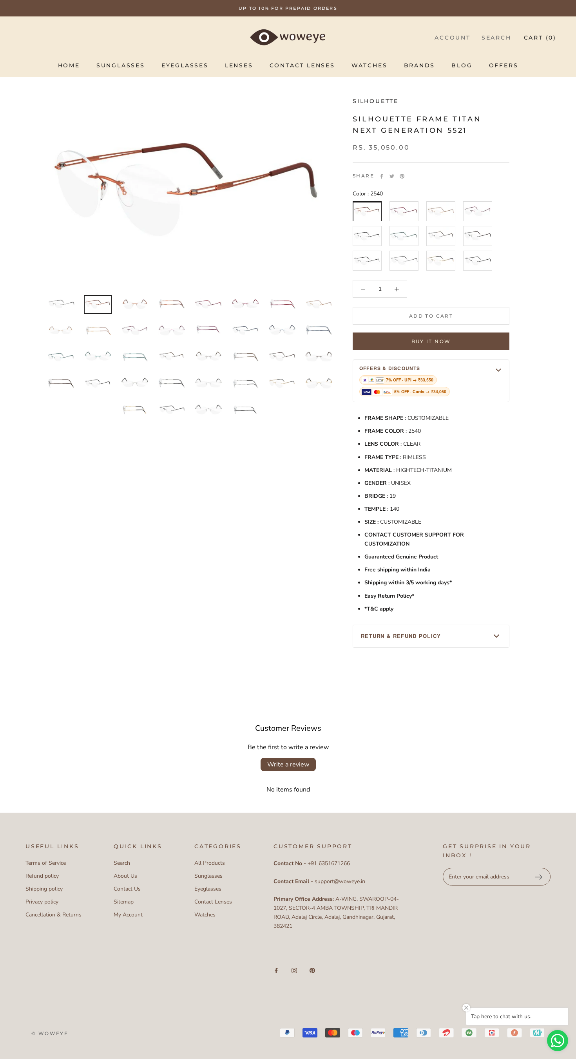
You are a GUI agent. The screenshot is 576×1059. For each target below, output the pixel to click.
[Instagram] (294, 970)
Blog (461, 65)
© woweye (49, 1033)
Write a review (288, 764)
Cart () (540, 37)
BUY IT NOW (431, 342)
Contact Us (127, 889)
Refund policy (42, 876)
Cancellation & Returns (53, 914)
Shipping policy (44, 889)
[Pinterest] (402, 176)
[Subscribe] (538, 877)
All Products (209, 863)
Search (496, 37)
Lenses (239, 65)
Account (453, 37)
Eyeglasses (184, 65)
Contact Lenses (302, 65)
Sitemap (124, 901)
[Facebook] (381, 176)
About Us (125, 876)
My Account (128, 914)
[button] (431, 381)
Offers (503, 65)
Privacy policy (41, 901)
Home (69, 65)
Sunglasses (120, 65)
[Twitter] (391, 176)
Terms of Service (45, 863)
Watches (369, 65)
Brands (419, 65)
